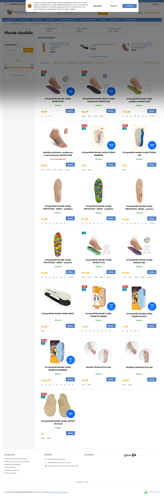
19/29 (43, 438)
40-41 (60, 170)
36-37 (48, 170)
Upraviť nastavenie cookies (58, 492)
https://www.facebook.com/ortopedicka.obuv (63, 466)
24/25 (83, 116)
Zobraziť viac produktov (97, 56)
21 (42, 116)
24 (134, 116)
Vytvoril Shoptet (154, 492)
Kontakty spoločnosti (11, 470)
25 (138, 116)
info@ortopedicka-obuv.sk (57, 459)
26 (142, 116)
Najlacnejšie (58, 63)
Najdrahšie (71, 63)
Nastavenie (97, 6)
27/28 (95, 277)
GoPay (86, 482)
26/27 (136, 277)
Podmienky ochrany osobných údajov (17, 462)
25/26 (89, 277)
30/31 (89, 116)
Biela (42, 331)
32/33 (95, 116)
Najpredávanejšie (85, 63)
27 (146, 116)
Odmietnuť (113, 6)
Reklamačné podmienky (12, 464)
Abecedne (100, 63)
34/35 (101, 116)
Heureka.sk (79, 482)
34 (105, 331)
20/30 (49, 438)
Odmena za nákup (10, 473)
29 (57, 224)
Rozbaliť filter (18, 76)
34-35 (43, 170)
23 (49, 116)
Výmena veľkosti (10, 467)
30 (61, 224)
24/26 (124, 170)
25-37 (83, 385)
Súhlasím (130, 6)
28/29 (142, 277)
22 (45, 116)
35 (109, 331)
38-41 (89, 385)
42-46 (130, 385)
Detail (70, 111)
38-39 (54, 170)
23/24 (83, 277)
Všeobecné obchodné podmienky (15, 459)
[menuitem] (9, 20)
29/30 (101, 277)
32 (65, 224)
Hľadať (103, 13)
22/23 (124, 277)
